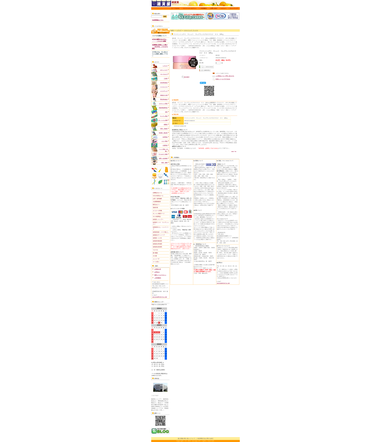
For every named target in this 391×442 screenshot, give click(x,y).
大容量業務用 (157, 201)
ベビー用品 (164, 141)
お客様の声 (157, 269)
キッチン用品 (163, 116)
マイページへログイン (189, 8)
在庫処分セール (157, 192)
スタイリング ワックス (191, 30)
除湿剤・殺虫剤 (163, 133)
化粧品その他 (163, 95)
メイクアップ (163, 91)
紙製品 (165, 124)
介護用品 (165, 145)
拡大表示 (186, 77)
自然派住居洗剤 (157, 247)
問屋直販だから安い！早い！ (179, 5)
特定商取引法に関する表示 (205, 438)
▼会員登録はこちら (157, 20)
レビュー (223, 8)
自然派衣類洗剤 (157, 241)
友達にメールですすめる (223, 79)
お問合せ (157, 272)
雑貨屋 (175, 2)
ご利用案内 (203, 8)
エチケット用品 (163, 103)
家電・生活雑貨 (163, 158)
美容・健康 (164, 162)
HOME (172, 30)
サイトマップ (234, 8)
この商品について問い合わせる (225, 76)
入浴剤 (165, 78)
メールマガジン (158, 26)
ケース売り (156, 261)
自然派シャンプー (158, 219)
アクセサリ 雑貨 (163, 154)
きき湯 (155, 256)
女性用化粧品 (163, 82)
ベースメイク (163, 87)
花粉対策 (155, 207)
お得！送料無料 (157, 198)
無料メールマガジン (160, 275)
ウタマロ (155, 250)
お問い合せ (213, 8)
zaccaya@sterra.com (159, 297)
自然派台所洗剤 (157, 244)
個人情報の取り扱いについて (186, 438)
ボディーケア (163, 70)
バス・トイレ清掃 (162, 120)
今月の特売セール (158, 195)
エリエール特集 (157, 210)
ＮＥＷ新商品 (157, 216)
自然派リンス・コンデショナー (161, 223)
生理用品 (165, 137)
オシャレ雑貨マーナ (159, 213)
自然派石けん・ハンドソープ (161, 228)
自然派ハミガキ (157, 238)
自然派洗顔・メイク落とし (161, 232)
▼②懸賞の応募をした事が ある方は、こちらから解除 (160, 46)
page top (233, 151)
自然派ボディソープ (159, 235)
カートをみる (175, 8)
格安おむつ (156, 204)
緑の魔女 (155, 253)
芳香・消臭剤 (163, 128)
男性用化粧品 (163, 99)
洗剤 (166, 112)
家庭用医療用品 (163, 107)
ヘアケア (165, 66)
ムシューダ (156, 259)
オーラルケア (164, 74)
